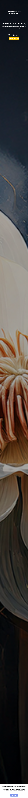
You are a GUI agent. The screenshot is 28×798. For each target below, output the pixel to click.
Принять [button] (14, 795)
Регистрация (14, 38)
